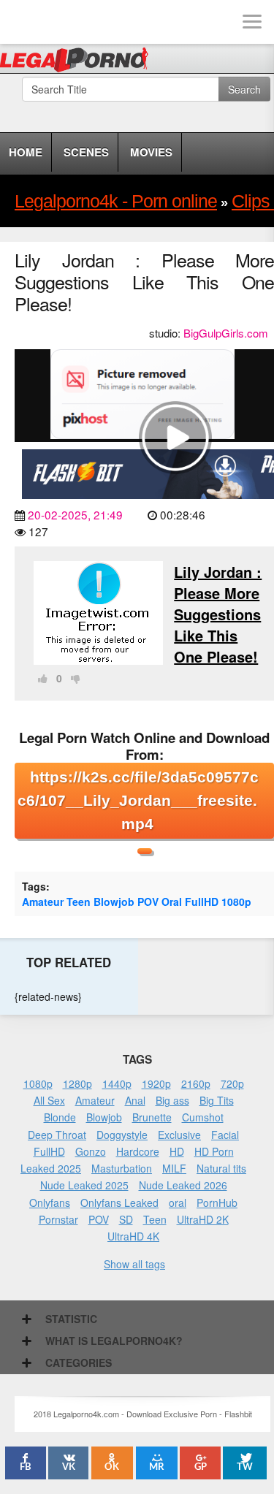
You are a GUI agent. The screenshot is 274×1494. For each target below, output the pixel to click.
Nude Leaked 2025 (84, 1185)
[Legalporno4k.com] (22, 22)
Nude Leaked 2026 (183, 1185)
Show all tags (134, 1264)
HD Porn (214, 1151)
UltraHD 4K (133, 1236)
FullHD (201, 901)
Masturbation (121, 1168)
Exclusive (179, 1134)
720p (232, 1083)
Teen (78, 901)
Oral (171, 901)
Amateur (43, 901)
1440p (117, 1083)
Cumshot (203, 1117)
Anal (135, 1100)
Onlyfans (49, 1202)
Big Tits (216, 1100)
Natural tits (221, 1168)
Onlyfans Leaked (119, 1202)
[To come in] (66, 22)
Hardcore (137, 1151)
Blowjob (114, 901)
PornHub (217, 1202)
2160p (195, 1083)
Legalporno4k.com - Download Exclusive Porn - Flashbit (78, 62)
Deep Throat (57, 1134)
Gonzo (90, 1151)
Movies (151, 152)
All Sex (49, 1100)
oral (177, 1202)
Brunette (152, 1117)
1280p (77, 1083)
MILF (174, 1168)
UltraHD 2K (203, 1219)
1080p (236, 901)
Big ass (172, 1100)
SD (126, 1219)
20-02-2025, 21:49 (75, 514)
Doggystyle (122, 1134)
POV (148, 901)
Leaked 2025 (50, 1168)
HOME (25, 152)
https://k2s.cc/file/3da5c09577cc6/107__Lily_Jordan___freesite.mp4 (138, 800)
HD (177, 1151)
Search (244, 89)
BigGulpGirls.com (225, 332)
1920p (156, 1083)
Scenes (86, 152)
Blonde (60, 1117)
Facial (225, 1134)
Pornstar (58, 1219)
